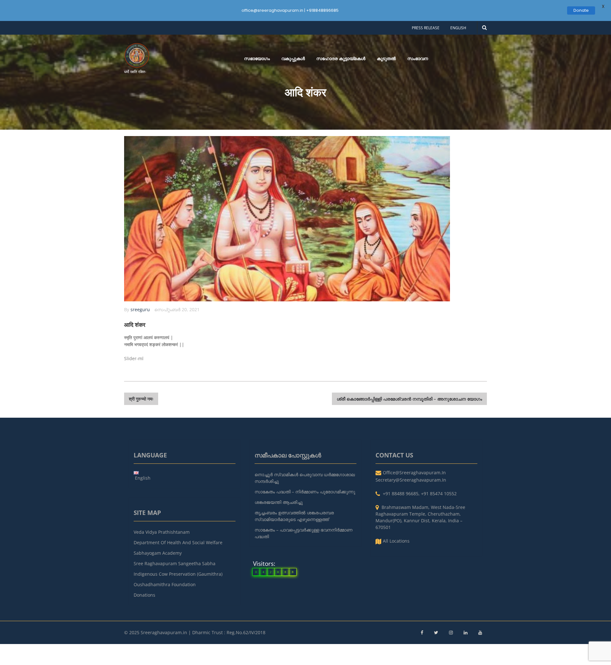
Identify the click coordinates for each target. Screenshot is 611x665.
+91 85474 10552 (439, 493)
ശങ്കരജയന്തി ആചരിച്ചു (279, 502)
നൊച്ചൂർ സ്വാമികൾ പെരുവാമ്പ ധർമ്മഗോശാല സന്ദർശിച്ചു (305, 477)
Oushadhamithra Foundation (165, 584)
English (458, 28)
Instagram (451, 632)
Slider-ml (134, 358)
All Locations (396, 541)
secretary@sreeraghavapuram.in (411, 480)
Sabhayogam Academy (158, 553)
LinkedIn (465, 632)
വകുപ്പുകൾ (293, 58)
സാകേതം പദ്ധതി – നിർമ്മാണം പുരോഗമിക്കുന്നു (305, 492)
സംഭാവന (417, 58)
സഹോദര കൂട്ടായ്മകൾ (340, 58)
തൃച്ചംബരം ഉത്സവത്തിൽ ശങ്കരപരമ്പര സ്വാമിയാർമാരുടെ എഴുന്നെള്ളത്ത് (294, 516)
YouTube (480, 632)
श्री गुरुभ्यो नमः (141, 399)
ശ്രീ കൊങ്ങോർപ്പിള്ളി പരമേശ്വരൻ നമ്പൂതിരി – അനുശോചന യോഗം (409, 399)
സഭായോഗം (257, 58)
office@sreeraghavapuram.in (414, 473)
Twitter (436, 632)
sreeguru (140, 309)
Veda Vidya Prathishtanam (162, 532)
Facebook (422, 632)
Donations (144, 595)
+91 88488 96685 (400, 493)
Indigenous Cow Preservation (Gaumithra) (178, 574)
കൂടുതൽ (386, 58)
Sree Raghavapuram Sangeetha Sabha (174, 563)
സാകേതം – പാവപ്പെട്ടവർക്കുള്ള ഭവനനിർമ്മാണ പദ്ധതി (304, 533)
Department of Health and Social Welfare (178, 542)
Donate (581, 10)
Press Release (425, 28)
